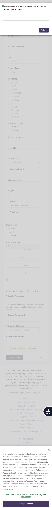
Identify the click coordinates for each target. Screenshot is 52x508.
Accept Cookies (26, 504)
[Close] (49, 450)
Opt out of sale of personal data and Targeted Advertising (26, 495)
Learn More (8, 489)
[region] (26, 477)
